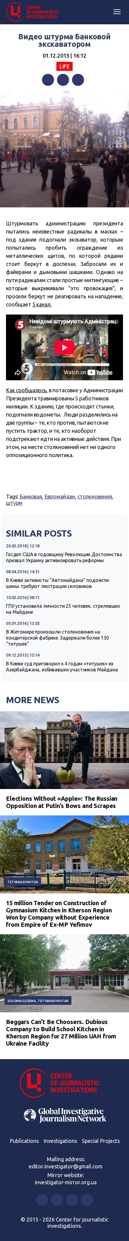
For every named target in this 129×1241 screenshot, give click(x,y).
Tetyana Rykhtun (23, 882)
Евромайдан (59, 496)
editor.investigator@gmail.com (66, 1166)
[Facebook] (48, 80)
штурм (14, 503)
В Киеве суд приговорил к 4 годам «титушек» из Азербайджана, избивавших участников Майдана (62, 666)
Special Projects (101, 1141)
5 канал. (42, 304)
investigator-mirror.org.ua (66, 1182)
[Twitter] (63, 80)
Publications (24, 1141)
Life (64, 66)
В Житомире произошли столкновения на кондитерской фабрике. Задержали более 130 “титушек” (57, 637)
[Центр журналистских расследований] (34, 12)
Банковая (31, 496)
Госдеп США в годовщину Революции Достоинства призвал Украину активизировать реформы (64, 557)
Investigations (60, 1141)
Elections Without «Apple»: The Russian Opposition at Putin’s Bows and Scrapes (61, 802)
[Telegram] (78, 80)
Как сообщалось (26, 390)
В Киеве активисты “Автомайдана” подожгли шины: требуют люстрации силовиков (57, 583)
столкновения (94, 496)
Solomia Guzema (22, 1001)
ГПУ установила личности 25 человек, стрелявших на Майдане (63, 609)
